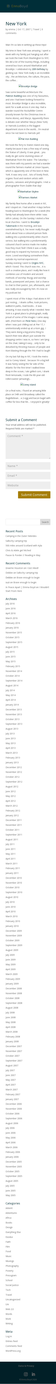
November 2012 (14, 771)
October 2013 (12, 719)
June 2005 (11, 1190)
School (9, 1280)
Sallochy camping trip (16, 540)
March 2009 (12, 974)
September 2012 (14, 781)
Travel (36, 29)
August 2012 (12, 786)
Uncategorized (13, 1299)
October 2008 (12, 998)
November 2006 (14, 1108)
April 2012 (11, 800)
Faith (8, 1241)
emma (12, 29)
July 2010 (10, 901)
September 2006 (14, 1118)
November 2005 (14, 1166)
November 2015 (14, 632)
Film (8, 1246)
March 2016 (12, 618)
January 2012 (12, 815)
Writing (9, 1323)
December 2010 (14, 877)
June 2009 (11, 959)
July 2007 (10, 1070)
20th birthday (38, 69)
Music (9, 1256)
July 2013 (10, 733)
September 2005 (14, 1176)
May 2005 (11, 1195)
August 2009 (12, 950)
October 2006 (12, 1113)
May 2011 (11, 853)
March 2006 (12, 1147)
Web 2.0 (10, 1309)
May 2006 (11, 1137)
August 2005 (12, 1180)
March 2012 (12, 805)
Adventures (11, 1212)
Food (8, 1251)
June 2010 (11, 906)
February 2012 (13, 810)
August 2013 (12, 728)
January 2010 (12, 925)
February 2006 (13, 1151)
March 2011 (12, 863)
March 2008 (12, 1031)
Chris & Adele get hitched (18, 550)
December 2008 (14, 988)
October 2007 (12, 1055)
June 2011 (11, 848)
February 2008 (13, 1036)
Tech (8, 1289)
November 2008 (14, 993)
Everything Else (13, 1232)
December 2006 (14, 1103)
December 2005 (14, 1161)
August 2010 (12, 897)
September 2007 (14, 1060)
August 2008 (12, 1007)
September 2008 (14, 1002)
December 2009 (14, 930)
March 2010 (12, 916)
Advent (9, 1208)
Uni (7, 1304)
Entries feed (12, 1341)
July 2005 (10, 1185)
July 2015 (10, 651)
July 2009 (10, 954)
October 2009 (12, 940)
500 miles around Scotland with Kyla (24, 545)
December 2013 (14, 709)
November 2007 (14, 1051)
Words (9, 1313)
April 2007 (11, 1084)
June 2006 (11, 1132)
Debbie (9, 572)
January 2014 (12, 704)
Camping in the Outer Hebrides (21, 535)
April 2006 (11, 1142)
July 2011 (10, 844)
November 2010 (14, 882)
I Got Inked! (32, 568)
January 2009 (12, 983)
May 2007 (11, 1079)
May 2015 (11, 661)
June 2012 (11, 791)
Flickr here (31, 320)
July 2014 (10, 690)
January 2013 (12, 762)
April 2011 (11, 858)
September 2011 (14, 834)
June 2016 (11, 608)
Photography (12, 1265)
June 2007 (11, 1075)
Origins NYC (38, 262)
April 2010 (11, 911)
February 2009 (13, 978)
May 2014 (11, 695)
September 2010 (14, 892)
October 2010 (12, 887)
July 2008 (10, 1012)
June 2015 (11, 656)
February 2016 (13, 622)
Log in (9, 1336)
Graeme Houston (14, 568)
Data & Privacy (26, 1365)
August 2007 (12, 1065)
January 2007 (12, 1099)
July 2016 (10, 603)
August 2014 (12, 685)
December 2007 (14, 1046)
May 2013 (11, 743)
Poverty (9, 1270)
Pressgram (11, 1275)
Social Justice (12, 1285)
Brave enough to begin (28, 577)
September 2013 (14, 723)
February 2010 (13, 921)
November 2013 (14, 714)
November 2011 (14, 824)
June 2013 (11, 738)
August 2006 (12, 1123)
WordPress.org (13, 1350)
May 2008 (11, 1022)
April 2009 (11, 969)
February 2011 (13, 868)
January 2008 (12, 1041)
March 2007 (12, 1089)
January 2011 (12, 873)
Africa (8, 1217)
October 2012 (12, 776)
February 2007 (13, 1094)
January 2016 (12, 627)
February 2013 (13, 757)
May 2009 (11, 964)
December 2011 (14, 820)
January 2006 (12, 1156)
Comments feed (14, 1345)
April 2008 (11, 1027)
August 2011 (12, 839)
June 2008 (11, 1017)
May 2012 (11, 796)
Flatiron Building (14, 95)
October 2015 (12, 637)
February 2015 (13, 666)
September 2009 (14, 945)
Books (9, 1222)
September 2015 (14, 642)
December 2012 (14, 767)
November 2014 (14, 671)
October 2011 (12, 829)
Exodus (9, 1236)
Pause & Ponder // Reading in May (23, 555)
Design (9, 1227)
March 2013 (12, 752)
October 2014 (12, 675)
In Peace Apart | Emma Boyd (20, 587)
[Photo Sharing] (28, 86)
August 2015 (12, 647)
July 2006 (10, 1127)
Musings (10, 1261)
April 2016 (11, 613)
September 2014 (14, 680)
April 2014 (11, 699)
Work (8, 1318)
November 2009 (14, 935)
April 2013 (11, 747)
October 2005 (12, 1171)
